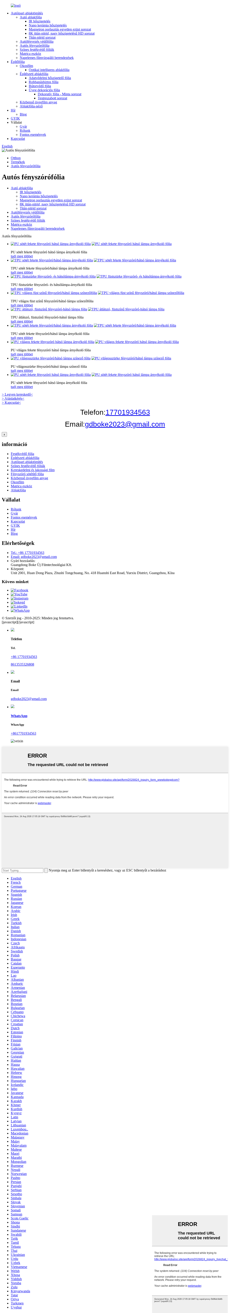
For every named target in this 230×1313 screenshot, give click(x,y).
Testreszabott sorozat (52, 98)
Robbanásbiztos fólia (43, 82)
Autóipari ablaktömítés (27, 13)
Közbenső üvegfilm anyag (38, 102)
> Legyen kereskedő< (17, 394)
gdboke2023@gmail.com (125, 424)
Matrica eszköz (30, 54)
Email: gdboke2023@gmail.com (34, 557)
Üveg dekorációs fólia (44, 90)
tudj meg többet (22, 256)
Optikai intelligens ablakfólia (49, 70)
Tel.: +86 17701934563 (27, 553)
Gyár (23, 126)
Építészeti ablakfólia (34, 74)
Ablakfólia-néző (31, 106)
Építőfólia (18, 62)
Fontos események (33, 134)
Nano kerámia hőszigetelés (48, 25)
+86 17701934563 (24, 657)
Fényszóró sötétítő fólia (27, 474)
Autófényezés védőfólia (36, 41)
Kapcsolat (18, 138)
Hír (13, 110)
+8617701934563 (23, 733)
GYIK (15, 118)
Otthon (16, 158)
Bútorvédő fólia (40, 86)
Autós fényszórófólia (34, 45)
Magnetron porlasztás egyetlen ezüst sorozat (60, 29)
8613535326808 (22, 664)
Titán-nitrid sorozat (42, 37)
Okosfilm (26, 66)
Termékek (18, 162)
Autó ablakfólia (31, 17)
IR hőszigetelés (39, 21)
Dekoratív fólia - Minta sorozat (59, 94)
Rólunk (25, 130)
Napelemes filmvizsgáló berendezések (47, 58)
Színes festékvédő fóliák (37, 49)
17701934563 (128, 412)
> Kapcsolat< (11, 402)
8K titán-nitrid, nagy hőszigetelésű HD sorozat (62, 33)
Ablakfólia (18, 490)
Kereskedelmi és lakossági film (33, 470)
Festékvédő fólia (22, 454)
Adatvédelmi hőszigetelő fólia (50, 78)
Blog (23, 114)
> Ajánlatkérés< (13, 398)
